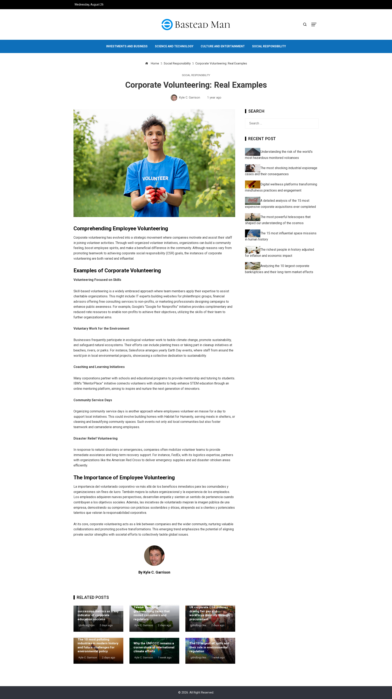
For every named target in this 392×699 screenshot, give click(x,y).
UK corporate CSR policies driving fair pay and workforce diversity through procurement (209, 613)
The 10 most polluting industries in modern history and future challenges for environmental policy (98, 645)
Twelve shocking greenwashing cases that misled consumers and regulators (152, 613)
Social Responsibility (196, 75)
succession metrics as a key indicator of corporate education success (98, 615)
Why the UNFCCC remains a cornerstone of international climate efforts (154, 647)
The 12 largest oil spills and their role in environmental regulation (209, 647)
